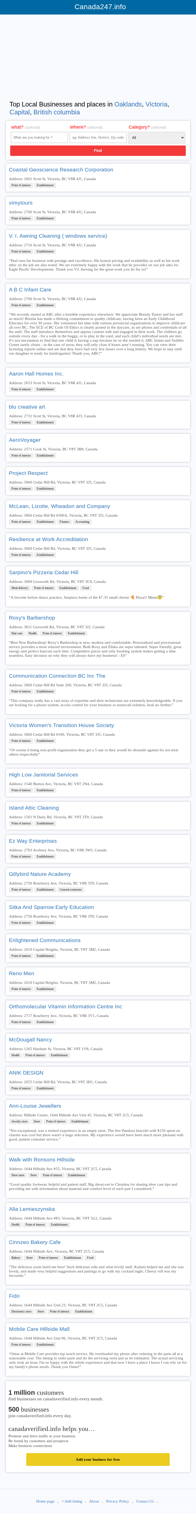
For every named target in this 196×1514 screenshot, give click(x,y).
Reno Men (21, 973)
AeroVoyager (25, 440)
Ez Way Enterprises (33, 841)
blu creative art (27, 407)
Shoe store (17, 1175)
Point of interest (21, 185)
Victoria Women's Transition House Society (61, 725)
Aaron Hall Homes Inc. (36, 374)
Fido (14, 1296)
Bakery (15, 1258)
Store (37, 1121)
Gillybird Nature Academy (40, 874)
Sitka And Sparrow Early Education (51, 907)
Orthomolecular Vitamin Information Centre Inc (65, 1006)
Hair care (16, 633)
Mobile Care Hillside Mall (39, 1329)
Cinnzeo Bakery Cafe (35, 1242)
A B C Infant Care (30, 289)
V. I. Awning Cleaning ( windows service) (58, 236)
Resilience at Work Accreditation (48, 539)
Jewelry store (19, 1121)
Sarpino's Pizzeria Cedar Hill (43, 572)
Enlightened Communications (45, 940)
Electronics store (21, 1311)
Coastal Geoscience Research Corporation (61, 169)
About (94, 1501)
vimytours (21, 203)
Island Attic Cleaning (34, 808)
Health (32, 633)
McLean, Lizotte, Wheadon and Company (59, 506)
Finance (64, 522)
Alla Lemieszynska (32, 1209)
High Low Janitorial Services (43, 775)
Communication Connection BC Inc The (57, 676)
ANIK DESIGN (26, 1073)
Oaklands (128, 104)
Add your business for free (98, 1459)
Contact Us (145, 1501)
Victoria (156, 104)
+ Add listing (72, 1501)
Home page (45, 1501)
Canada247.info (98, 7)
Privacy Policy (117, 1501)
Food (85, 588)
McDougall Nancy (30, 1039)
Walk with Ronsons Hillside (42, 1159)
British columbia (56, 112)
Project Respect (28, 473)
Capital (19, 112)
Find (98, 150)
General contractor (71, 889)
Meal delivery (19, 588)
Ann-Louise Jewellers (35, 1106)
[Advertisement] (98, 54)
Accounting (82, 522)
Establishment (45, 185)
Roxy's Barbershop (32, 618)
